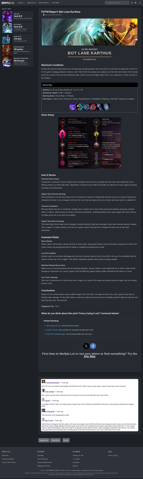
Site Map (55, 3)
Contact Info (85, 470)
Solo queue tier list (53, 326)
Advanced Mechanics (44, 462)
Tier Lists (31, 3)
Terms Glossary (42, 459)
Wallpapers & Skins (43, 466)
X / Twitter (76, 459)
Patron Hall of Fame (8, 462)
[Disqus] (89, 405)
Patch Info (43, 3)
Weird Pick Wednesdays (55, 334)
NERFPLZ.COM (53, 470)
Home (66, 440)
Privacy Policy (113, 455)
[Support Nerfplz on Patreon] (135, 2)
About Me (5, 455)
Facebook (76, 462)
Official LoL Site (78, 455)
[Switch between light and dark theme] (139, 2)
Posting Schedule (8, 459)
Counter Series (52, 330)
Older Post (55, 440)
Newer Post (44, 440)
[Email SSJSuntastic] (132, 2)
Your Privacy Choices (96, 470)
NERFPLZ (8, 2)
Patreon (75, 466)
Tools (20, 3)
